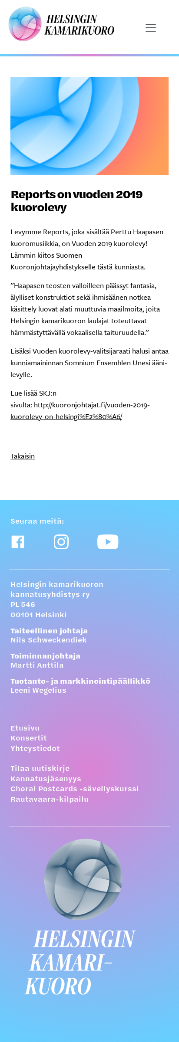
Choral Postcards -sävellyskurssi (74, 789)
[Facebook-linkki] (17, 541)
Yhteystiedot (35, 749)
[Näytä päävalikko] (150, 28)
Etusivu (25, 728)
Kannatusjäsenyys (45, 779)
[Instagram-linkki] (61, 541)
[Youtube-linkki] (108, 541)
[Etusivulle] (89, 916)
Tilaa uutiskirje (40, 769)
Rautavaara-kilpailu (49, 799)
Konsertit (28, 738)
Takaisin (22, 455)
